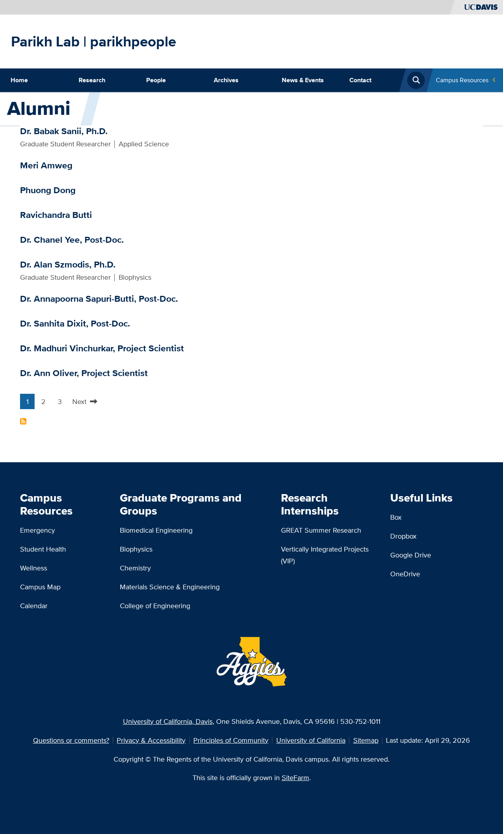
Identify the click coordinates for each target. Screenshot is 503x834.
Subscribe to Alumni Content (23, 421)
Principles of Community (230, 740)
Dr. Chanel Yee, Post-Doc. (72, 239)
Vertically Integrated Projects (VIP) (325, 555)
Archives (226, 80)
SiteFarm (295, 777)
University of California (310, 740)
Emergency (37, 530)
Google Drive (410, 555)
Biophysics (136, 549)
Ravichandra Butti (56, 214)
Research (92, 80)
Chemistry (135, 568)
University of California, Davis (168, 721)
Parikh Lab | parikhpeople (93, 41)
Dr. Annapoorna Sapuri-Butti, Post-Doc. (99, 298)
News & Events (303, 80)
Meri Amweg (46, 165)
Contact (360, 80)
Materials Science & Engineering (170, 586)
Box (396, 517)
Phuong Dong (47, 190)
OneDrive (405, 573)
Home (19, 80)
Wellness (33, 568)
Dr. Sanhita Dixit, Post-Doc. (75, 323)
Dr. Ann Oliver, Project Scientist (84, 373)
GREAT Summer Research (321, 530)
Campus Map (40, 586)
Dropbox (403, 536)
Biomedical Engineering (156, 530)
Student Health (43, 549)
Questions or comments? (71, 740)
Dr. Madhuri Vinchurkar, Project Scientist (102, 348)
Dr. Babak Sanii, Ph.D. (64, 131)
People (156, 80)
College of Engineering (155, 605)
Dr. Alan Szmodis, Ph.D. (68, 264)
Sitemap (365, 740)
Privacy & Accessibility (151, 740)
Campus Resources (462, 80)
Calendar (34, 605)
